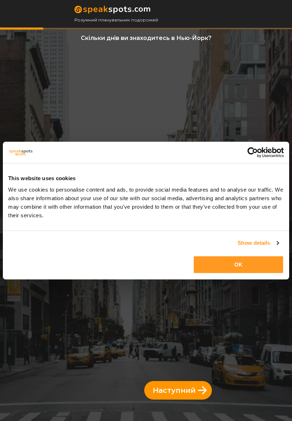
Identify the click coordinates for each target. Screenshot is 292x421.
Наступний (174, 390)
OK (238, 265)
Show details (254, 243)
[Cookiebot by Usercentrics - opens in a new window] (252, 152)
